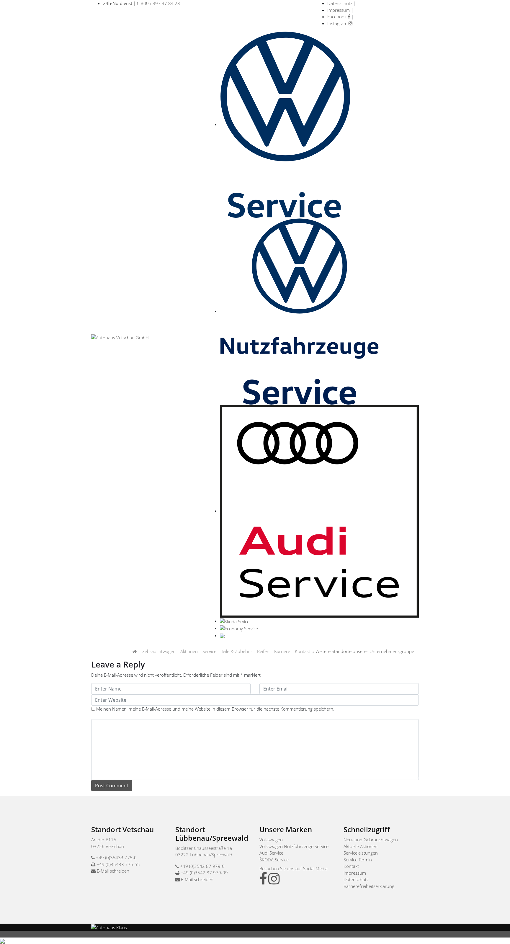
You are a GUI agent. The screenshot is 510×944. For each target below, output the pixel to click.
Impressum (338, 10)
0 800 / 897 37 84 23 (141, 3)
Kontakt (302, 651)
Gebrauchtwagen (158, 651)
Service (209, 651)
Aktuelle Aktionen (360, 846)
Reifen (263, 651)
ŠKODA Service (274, 860)
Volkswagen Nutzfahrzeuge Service (293, 846)
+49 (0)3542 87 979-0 (202, 866)
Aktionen (189, 651)
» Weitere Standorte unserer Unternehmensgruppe (363, 651)
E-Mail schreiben (113, 871)
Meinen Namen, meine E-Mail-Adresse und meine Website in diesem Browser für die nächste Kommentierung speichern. (215, 709)
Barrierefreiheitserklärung (369, 886)
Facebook (337, 16)
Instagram (338, 23)
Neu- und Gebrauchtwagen (371, 839)
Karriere (282, 651)
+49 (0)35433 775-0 (116, 857)
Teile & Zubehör (236, 651)
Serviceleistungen (361, 853)
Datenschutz (339, 3)
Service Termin (358, 860)
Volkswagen (271, 839)
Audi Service (271, 853)
